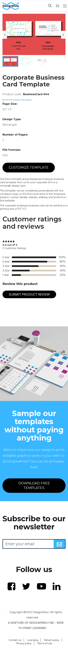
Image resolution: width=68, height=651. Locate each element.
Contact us (15, 640)
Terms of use (44, 643)
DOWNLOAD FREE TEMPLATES (34, 485)
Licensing (32, 640)
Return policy (51, 640)
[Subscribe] (59, 543)
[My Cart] (57, 5)
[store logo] (10, 6)
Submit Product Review (29, 294)
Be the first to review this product (17, 100)
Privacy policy (24, 643)
